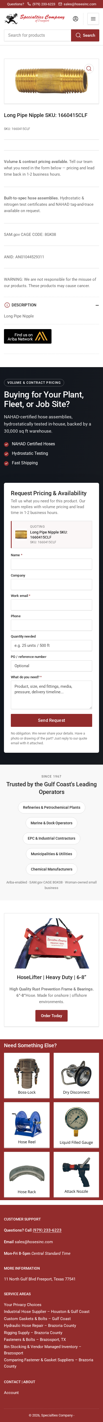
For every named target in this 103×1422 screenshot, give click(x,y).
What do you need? (26, 677)
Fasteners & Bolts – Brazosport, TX (35, 1339)
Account (11, 1392)
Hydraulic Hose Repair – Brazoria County (40, 1325)
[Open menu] (93, 19)
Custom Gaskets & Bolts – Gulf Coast (37, 1318)
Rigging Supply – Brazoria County (33, 1332)
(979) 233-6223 (47, 1230)
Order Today (51, 1015)
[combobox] (51, 35)
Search (89, 35)
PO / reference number (28, 657)
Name (16, 555)
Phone (16, 616)
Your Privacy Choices (22, 1304)
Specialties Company (57, 1415)
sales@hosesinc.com (34, 1241)
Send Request (51, 720)
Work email (21, 596)
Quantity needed (23, 636)
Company (18, 575)
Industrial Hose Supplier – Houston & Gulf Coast (47, 1311)
